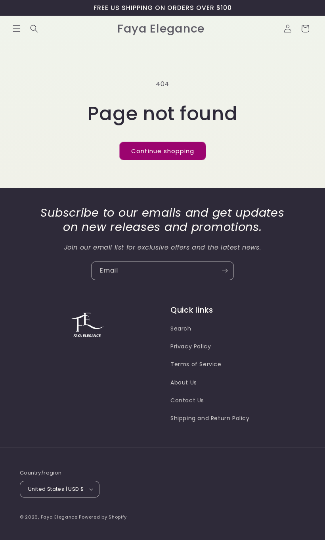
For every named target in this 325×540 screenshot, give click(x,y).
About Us (183, 382)
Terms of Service (196, 364)
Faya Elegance (60, 517)
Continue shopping (162, 151)
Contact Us (187, 400)
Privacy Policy (190, 346)
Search (180, 328)
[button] (16, 28)
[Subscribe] (224, 270)
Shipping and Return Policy (210, 418)
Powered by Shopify (103, 517)
